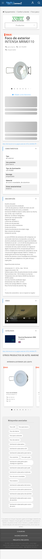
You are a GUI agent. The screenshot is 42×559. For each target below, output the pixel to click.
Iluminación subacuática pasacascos (21, 489)
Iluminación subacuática (17, 444)
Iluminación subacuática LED (18, 448)
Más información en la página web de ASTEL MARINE (18, 144)
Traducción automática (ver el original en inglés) (20, 293)
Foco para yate (26, 457)
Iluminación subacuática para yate (20, 468)
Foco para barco (23, 427)
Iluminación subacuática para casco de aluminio (20, 499)
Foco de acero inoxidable (17, 476)
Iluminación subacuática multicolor (20, 472)
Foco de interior (14, 431)
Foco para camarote (16, 436)
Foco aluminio (14, 457)
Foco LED (12, 427)
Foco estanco (14, 481)
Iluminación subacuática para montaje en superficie (18, 462)
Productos (20, 25)
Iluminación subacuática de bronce (20, 485)
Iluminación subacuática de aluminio (21, 494)
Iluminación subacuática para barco (20, 453)
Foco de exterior (14, 440)
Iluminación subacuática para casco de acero (20, 505)
